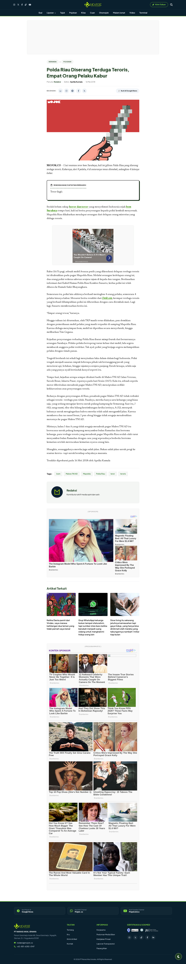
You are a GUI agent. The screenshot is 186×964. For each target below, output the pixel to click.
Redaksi (72, 490)
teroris (123, 474)
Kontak (70, 944)
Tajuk (62, 12)
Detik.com (107, 298)
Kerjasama (101, 930)
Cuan (92, 12)
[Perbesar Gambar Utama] (93, 160)
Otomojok (104, 12)
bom (58, 474)
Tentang (70, 930)
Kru (68, 934)
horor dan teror (78, 207)
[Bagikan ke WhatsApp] (60, 90)
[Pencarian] (171, 4)
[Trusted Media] (128, 930)
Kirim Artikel (72, 939)
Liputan (50, 12)
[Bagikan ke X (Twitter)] (84, 90)
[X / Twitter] (18, 5)
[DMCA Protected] (134, 930)
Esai (40, 12)
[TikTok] (26, 5)
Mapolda (87, 474)
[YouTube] (30, 5)
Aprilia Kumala (102, 460)
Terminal (143, 12)
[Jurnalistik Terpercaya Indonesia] (151, 930)
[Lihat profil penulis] (57, 497)
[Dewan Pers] (142, 930)
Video (132, 12)
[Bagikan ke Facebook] (78, 90)
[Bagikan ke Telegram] (72, 90)
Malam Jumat (119, 12)
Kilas (83, 12)
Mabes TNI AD (72, 474)
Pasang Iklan (102, 948)
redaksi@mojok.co (25, 943)
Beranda (53, 62)
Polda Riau (100, 474)
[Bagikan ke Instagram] (66, 90)
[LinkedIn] (153, 937)
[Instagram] (14, 5)
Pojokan (73, 12)
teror (113, 474)
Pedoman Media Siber (106, 934)
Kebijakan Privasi (104, 939)
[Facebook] (22, 5)
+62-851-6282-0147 (25, 946)
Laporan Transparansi (106, 944)
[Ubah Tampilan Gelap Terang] (178, 956)
